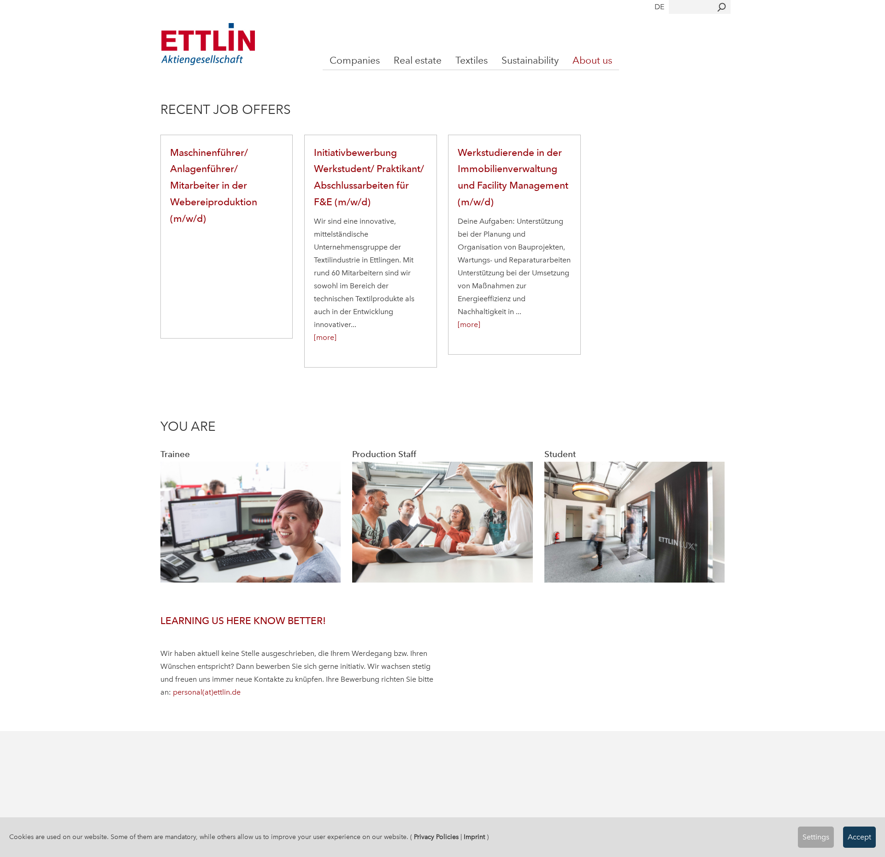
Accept (859, 837)
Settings (815, 837)
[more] (325, 337)
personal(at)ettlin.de (207, 692)
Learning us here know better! (243, 620)
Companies (355, 60)
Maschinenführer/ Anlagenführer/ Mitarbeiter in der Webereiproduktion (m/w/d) (213, 185)
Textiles (471, 60)
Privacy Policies (436, 837)
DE (659, 6)
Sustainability (530, 60)
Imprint (474, 837)
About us (592, 60)
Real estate (418, 60)
